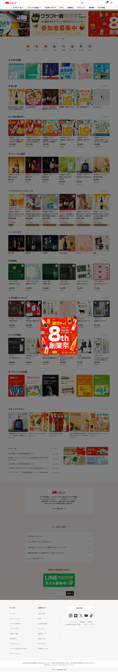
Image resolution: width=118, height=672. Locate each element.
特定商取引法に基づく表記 (73, 624)
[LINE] (75, 615)
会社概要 (82, 622)
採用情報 (90, 622)
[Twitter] (81, 615)
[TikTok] (91, 615)
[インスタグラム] (70, 615)
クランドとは (73, 622)
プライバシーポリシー (90, 624)
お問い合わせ (79, 608)
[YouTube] (86, 615)
